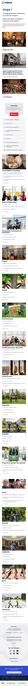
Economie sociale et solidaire (9, 237)
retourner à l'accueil (8, 25)
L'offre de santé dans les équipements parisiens (13, 494)
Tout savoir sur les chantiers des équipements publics (13, 617)
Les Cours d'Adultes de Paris (9, 292)
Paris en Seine (21, 683)
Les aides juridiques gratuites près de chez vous (13, 206)
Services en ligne (7, 204)
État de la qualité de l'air (8, 321)
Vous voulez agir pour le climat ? (10, 325)
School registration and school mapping (12, 378)
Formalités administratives (9, 209)
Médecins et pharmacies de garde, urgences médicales (13, 498)
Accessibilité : (18, 677)
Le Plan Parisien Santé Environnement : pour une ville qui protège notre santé (14, 501)
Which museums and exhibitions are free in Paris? (14, 383)
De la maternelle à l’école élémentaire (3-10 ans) (13, 352)
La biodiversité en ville (8, 323)
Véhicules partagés (7, 436)
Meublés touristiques (7, 409)
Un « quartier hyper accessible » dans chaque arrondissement (13, 177)
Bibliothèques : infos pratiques (10, 263)
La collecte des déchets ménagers (10, 467)
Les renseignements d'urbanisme (10, 614)
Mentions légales (5, 677)
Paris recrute (6, 294)
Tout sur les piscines (7, 585)
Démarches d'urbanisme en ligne (10, 611)
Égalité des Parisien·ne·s (8, 554)
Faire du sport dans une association (11, 582)
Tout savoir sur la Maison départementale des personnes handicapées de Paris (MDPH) (13, 173)
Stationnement (6, 441)
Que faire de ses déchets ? (8, 465)
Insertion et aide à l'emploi (9, 297)
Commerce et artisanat (8, 234)
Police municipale (7, 527)
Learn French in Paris (7, 381)
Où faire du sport (6, 587)
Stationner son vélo (7, 438)
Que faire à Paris (11, 683)
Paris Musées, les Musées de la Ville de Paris (12, 268)
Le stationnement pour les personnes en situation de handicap (14, 180)
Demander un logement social (10, 407)
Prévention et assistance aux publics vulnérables (13, 530)
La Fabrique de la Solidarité (9, 559)
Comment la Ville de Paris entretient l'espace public (13, 470)
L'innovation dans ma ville (9, 239)
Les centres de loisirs (7, 354)
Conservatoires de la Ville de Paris (10, 265)
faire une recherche (15, 24)
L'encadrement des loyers (8, 412)
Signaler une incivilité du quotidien (11, 525)
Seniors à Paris (6, 556)
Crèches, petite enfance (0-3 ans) (10, 349)
